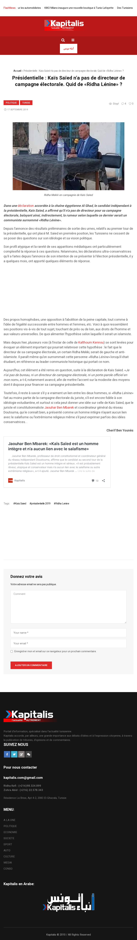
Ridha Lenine (62, 503)
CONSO (8, 869)
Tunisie (26, 102)
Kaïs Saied (20, 503)
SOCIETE (9, 838)
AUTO (7, 850)
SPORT (8, 844)
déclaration (26, 205)
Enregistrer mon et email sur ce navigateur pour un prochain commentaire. (55, 651)
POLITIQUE (11, 102)
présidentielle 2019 (40, 503)
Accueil (17, 71)
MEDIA (8, 863)
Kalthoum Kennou (91, 342)
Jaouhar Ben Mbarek (59, 407)
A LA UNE (9, 820)
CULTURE (9, 856)
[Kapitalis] (68, 25)
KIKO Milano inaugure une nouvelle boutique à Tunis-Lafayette (69, 8)
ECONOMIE (10, 832)
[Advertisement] (68, 292)
